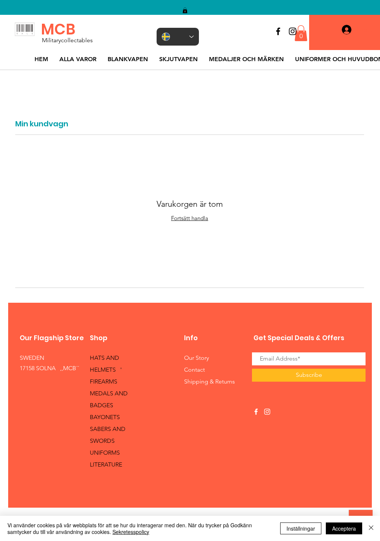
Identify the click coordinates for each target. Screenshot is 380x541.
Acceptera (344, 528)
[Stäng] (371, 528)
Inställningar (300, 528)
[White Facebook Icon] (256, 412)
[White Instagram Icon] (267, 412)
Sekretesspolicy (130, 531)
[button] (185, 10)
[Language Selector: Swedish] (178, 37)
